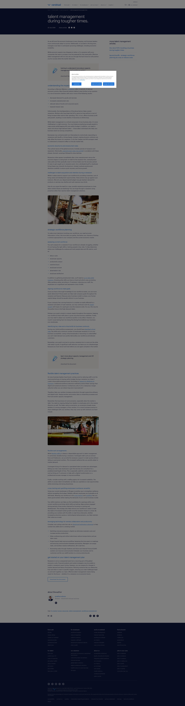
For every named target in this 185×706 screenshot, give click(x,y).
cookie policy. (82, 79)
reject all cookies (96, 84)
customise (76, 84)
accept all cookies (109, 84)
